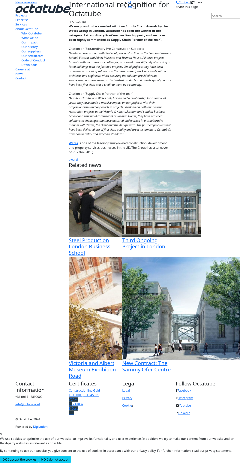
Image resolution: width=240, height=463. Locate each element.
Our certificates (32, 56)
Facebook (184, 390)
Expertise (21, 20)
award (73, 160)
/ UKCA (76, 404)
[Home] (43, 8)
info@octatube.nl (27, 404)
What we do (29, 38)
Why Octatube (31, 33)
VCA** (73, 399)
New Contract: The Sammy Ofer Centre (146, 366)
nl (129, 2)
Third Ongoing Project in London (143, 243)
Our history (29, 47)
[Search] (213, 22)
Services (21, 24)
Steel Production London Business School (89, 246)
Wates (73, 143)
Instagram (185, 398)
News (19, 74)
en (130, 7)
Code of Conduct (33, 60)
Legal (126, 390)
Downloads (29, 65)
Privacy (127, 398)
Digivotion (40, 427)
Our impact (29, 42)
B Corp (73, 408)
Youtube (185, 405)
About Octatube (26, 29)
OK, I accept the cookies (19, 459)
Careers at (22, 69)
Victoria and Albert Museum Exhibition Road (92, 369)
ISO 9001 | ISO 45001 (84, 395)
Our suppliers (31, 51)
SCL (71, 413)
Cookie (127, 405)
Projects (21, 15)
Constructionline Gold (84, 390)
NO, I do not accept (54, 459)
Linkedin (184, 413)
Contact (20, 78)
